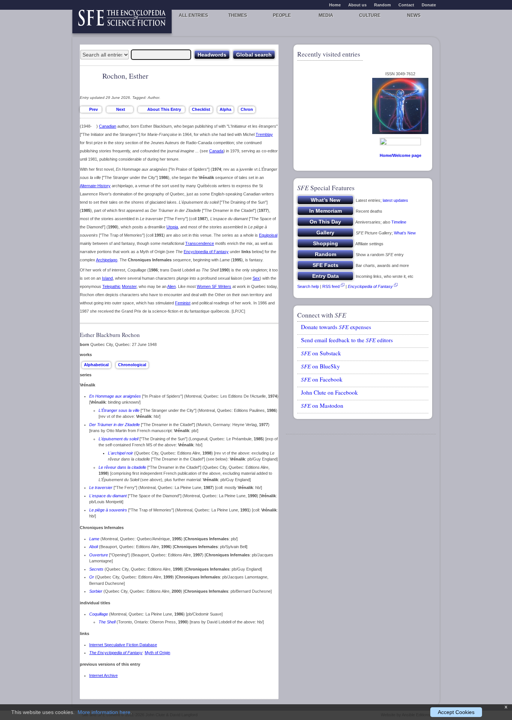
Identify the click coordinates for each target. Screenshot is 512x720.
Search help (308, 286)
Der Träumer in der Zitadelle (114, 424)
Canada (216, 151)
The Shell (107, 622)
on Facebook (322, 379)
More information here (104, 712)
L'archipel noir (120, 453)
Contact (406, 5)
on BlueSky (320, 366)
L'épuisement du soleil (118, 439)
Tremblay (264, 134)
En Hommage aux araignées (115, 396)
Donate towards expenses (336, 327)
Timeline (398, 222)
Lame (94, 539)
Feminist (182, 303)
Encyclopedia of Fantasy (206, 251)
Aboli (93, 546)
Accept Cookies (456, 712)
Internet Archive (103, 675)
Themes (237, 15)
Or (91, 577)
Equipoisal (268, 235)
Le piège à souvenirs (108, 510)
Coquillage (98, 614)
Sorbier (95, 591)
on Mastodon (322, 405)
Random (382, 5)
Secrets (96, 569)
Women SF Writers (214, 286)
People (282, 15)
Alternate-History (95, 185)
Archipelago (106, 260)
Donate (429, 5)
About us (357, 5)
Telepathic (111, 286)
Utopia (172, 227)
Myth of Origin (157, 652)
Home (335, 5)
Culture (369, 15)
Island (107, 278)
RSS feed (331, 286)
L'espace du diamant (108, 495)
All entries (193, 15)
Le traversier (100, 487)
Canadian (107, 126)
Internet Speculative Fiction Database (123, 644)
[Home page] (122, 21)
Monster (129, 286)
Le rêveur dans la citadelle (122, 467)
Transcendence (199, 243)
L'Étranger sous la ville (119, 410)
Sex (256, 278)
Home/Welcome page (400, 155)
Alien (171, 286)
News (414, 15)
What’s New (405, 233)
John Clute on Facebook (329, 392)
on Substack (321, 353)
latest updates (395, 200)
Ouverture (98, 555)
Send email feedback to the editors (347, 340)
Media (326, 15)
